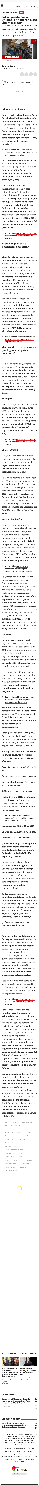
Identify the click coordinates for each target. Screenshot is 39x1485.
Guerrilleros (28, 1132)
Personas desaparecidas (13, 1136)
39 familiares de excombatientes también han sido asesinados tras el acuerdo (19, 818)
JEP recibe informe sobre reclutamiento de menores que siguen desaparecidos (21, 152)
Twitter (26, 74)
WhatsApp (35, 74)
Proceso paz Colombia (12, 1125)
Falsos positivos (26, 1122)
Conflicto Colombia (11, 1143)
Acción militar (23, 1153)
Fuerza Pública (10, 1167)
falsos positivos (10, 176)
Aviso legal (28, 1454)
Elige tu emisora (31, 6)
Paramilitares (9, 1153)
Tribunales (21, 1139)
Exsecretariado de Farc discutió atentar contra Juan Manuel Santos (20, 442)
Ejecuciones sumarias (12, 1132)
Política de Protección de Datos (12, 1456)
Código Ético (19, 1462)
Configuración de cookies (13, 1459)
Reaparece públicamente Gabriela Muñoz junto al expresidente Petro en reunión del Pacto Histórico (16, 1401)
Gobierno (23, 1167)
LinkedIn (31, 74)
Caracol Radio (7, 5)
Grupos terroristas (11, 1170)
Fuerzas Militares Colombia (14, 1150)
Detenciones (31, 1136)
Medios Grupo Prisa (19, 1473)
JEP (6, 1122)
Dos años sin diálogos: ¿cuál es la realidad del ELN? (28, 1371)
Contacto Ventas (19, 1449)
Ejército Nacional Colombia (14, 1129)
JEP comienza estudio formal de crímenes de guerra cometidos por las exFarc (20, 699)
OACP (14, 1122)
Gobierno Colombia (11, 1160)
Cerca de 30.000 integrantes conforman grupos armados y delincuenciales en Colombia (14, 1425)
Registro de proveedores (14, 1454)
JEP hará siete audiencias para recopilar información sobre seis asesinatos (19, 569)
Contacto (8, 1449)
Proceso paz (28, 1160)
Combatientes (26, 1163)
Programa (17, 6)
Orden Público (10, 12)
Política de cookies (31, 1456)
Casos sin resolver (11, 1146)
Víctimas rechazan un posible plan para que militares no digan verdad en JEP (20, 339)
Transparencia (29, 1459)
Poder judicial (9, 1157)
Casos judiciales (10, 1163)
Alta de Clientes (29, 1451)
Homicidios (9, 1139)
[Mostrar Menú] (2, 5)
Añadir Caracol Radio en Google (19, 82)
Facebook (22, 74)
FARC (21, 1157)
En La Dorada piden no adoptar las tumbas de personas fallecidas (20, 1002)
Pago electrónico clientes (13, 1451)
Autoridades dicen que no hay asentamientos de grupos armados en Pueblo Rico (10, 1372)
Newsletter (31, 1449)
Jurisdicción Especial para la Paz (20, 125)
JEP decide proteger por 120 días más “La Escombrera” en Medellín (21, 236)
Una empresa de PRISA (19, 1468)
